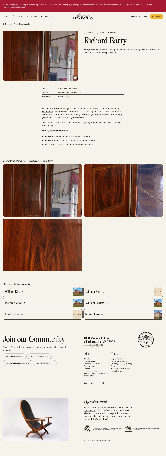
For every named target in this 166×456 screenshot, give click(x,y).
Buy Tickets (156, 16)
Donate (47, 16)
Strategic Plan (89, 361)
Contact (87, 368)
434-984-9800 (93, 345)
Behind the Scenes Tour (120, 361)
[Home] (83, 16)
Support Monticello (38, 356)
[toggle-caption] (75, 77)
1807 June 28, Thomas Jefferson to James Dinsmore (68, 144)
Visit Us (19, 16)
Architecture (91, 32)
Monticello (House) (108, 32)
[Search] (13, 16)
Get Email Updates (44, 363)
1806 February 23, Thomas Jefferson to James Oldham (69, 140)
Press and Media (90, 371)
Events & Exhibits (33, 16)
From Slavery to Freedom (120, 368)
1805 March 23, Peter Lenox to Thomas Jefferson (67, 136)
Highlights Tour (117, 359)
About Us (87, 359)
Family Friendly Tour (118, 371)
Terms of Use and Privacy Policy (96, 373)
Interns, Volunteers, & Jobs (16, 363)
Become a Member (13, 356)
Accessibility (89, 376)
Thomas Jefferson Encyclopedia (17, 24)
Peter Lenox (47, 111)
